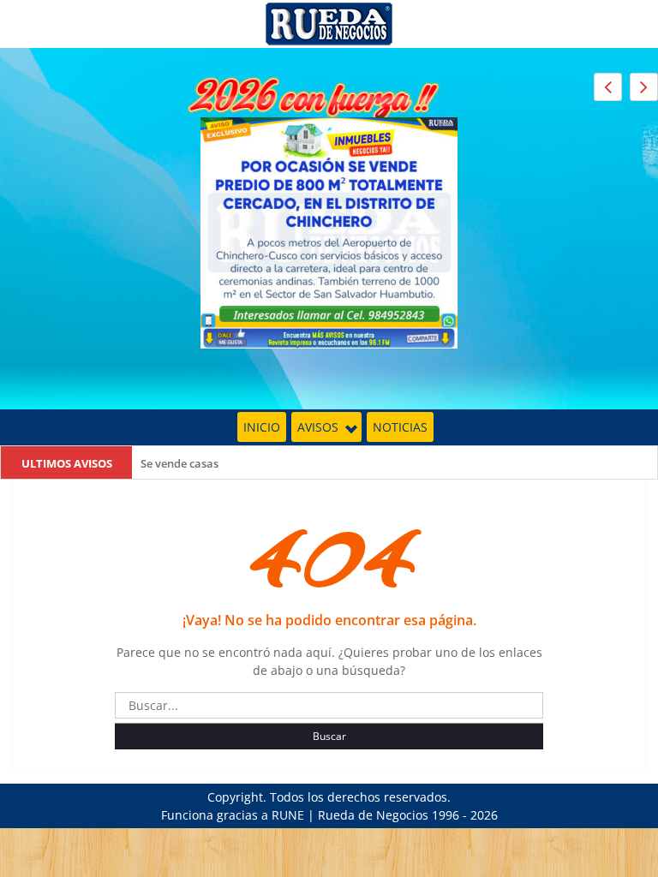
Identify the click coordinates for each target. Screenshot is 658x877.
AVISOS (317, 427)
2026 (484, 815)
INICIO (261, 427)
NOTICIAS (400, 427)
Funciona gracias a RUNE (232, 815)
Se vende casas (179, 463)
